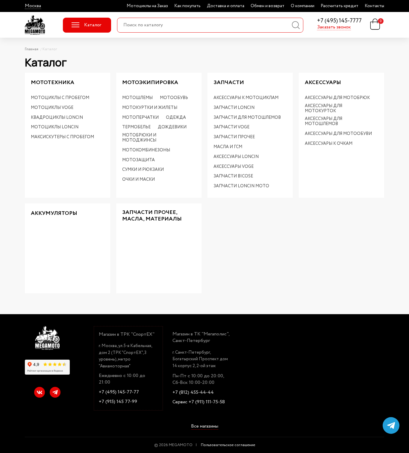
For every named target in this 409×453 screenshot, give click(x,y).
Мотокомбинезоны (146, 150)
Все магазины (204, 427)
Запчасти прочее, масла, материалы (152, 215)
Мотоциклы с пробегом (60, 98)
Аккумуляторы (54, 213)
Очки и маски (138, 179)
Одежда (176, 117)
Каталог (92, 25)
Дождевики (172, 127)
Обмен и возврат (267, 6)
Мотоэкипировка (150, 83)
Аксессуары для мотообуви (338, 133)
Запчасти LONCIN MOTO (241, 186)
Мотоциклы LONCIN (54, 127)
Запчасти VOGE (231, 127)
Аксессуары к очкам (328, 143)
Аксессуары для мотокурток (323, 109)
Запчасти (228, 83)
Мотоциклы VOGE (52, 107)
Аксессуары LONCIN (236, 156)
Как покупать (187, 6)
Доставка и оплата (225, 6)
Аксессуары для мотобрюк (337, 98)
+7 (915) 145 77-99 (118, 402)
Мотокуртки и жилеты (149, 107)
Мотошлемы (137, 98)
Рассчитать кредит (339, 6)
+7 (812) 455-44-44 (193, 392)
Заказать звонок (334, 27)
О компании (302, 6)
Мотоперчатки (140, 117)
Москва (33, 6)
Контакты (374, 6)
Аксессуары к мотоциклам (245, 98)
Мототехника (52, 83)
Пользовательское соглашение (228, 445)
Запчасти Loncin (234, 107)
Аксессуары (323, 83)
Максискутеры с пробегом (62, 137)
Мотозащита (138, 160)
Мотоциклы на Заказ (147, 6)
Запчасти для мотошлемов (247, 117)
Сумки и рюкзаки (143, 169)
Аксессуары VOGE (233, 166)
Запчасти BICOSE (233, 176)
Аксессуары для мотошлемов (323, 121)
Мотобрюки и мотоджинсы (139, 138)
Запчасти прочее (234, 137)
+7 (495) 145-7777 (339, 21)
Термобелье (136, 127)
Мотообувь (174, 98)
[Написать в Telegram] (391, 425)
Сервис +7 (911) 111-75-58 (198, 402)
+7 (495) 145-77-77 (119, 392)
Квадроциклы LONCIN (57, 117)
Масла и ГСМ (227, 147)
